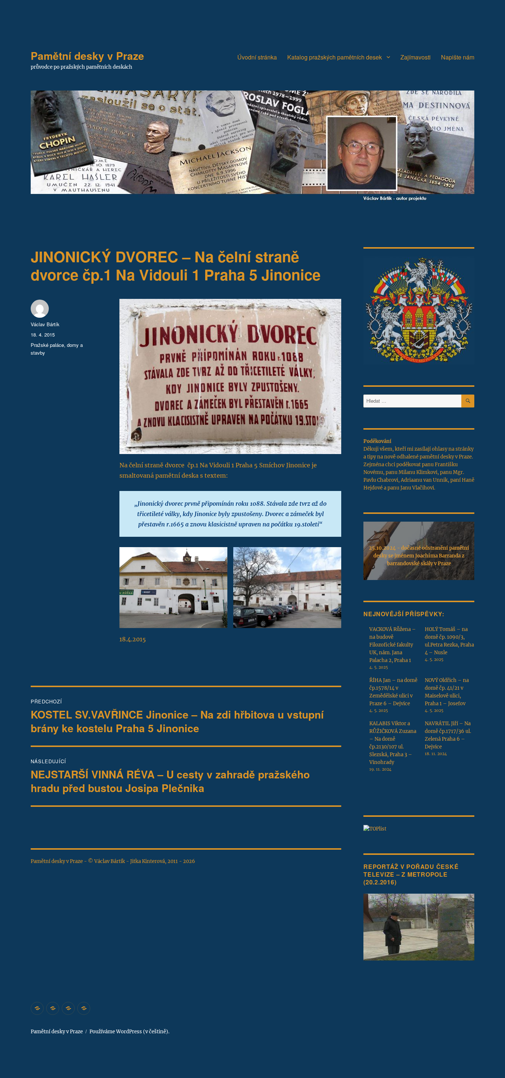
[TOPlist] (374, 828)
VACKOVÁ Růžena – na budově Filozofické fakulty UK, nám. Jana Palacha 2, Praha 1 (392, 644)
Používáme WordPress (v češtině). (129, 1031)
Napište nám (457, 57)
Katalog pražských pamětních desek (334, 57)
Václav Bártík (45, 324)
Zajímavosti (415, 57)
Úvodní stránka (257, 57)
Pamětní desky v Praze (87, 55)
